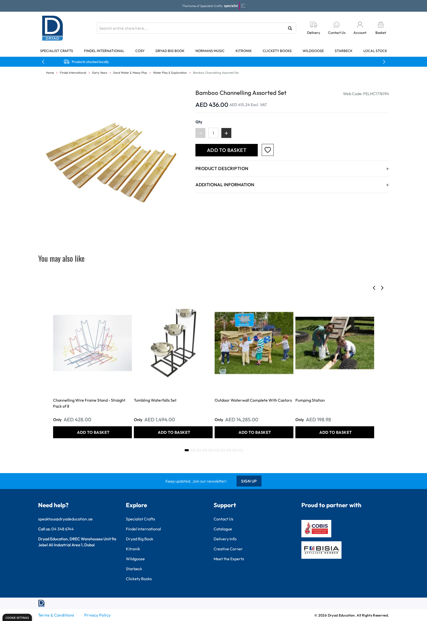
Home (50, 72)
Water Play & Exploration (170, 72)
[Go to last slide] (374, 288)
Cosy (140, 51)
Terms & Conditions (56, 615)
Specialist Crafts (56, 51)
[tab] (187, 450)
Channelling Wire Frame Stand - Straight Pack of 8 (89, 403)
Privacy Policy (97, 615)
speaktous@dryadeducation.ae (65, 518)
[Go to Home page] (52, 28)
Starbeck (343, 51)
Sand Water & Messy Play (130, 72)
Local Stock (375, 51)
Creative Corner (228, 548)
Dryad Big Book (170, 51)
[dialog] (17, 617)
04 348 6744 (62, 528)
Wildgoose (313, 51)
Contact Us (223, 518)
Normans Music (210, 51)
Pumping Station (310, 400)
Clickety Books (277, 51)
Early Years (99, 72)
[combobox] (196, 28)
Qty (198, 121)
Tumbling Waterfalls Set (155, 400)
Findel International (104, 51)
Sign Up (249, 481)
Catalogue (223, 528)
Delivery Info (225, 538)
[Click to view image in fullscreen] (111, 162)
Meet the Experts (229, 558)
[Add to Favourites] (268, 150)
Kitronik (244, 51)
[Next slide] (382, 288)
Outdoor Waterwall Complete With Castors (253, 400)
